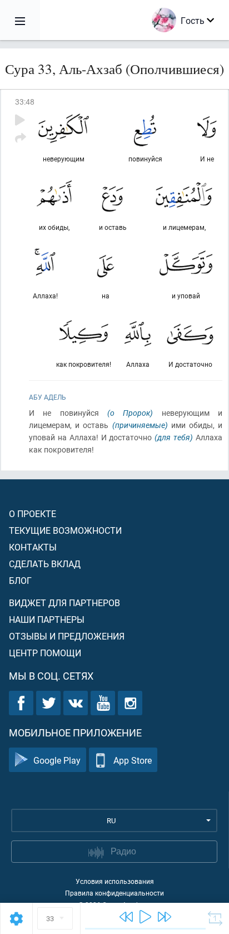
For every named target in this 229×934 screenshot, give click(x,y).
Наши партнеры (46, 619)
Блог (20, 580)
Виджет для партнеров (64, 602)
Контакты (33, 547)
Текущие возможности (65, 530)
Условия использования (115, 881)
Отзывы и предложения (67, 636)
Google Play (57, 760)
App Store (132, 760)
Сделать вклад (45, 563)
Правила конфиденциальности (114, 892)
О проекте (32, 513)
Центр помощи (45, 652)
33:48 (24, 101)
